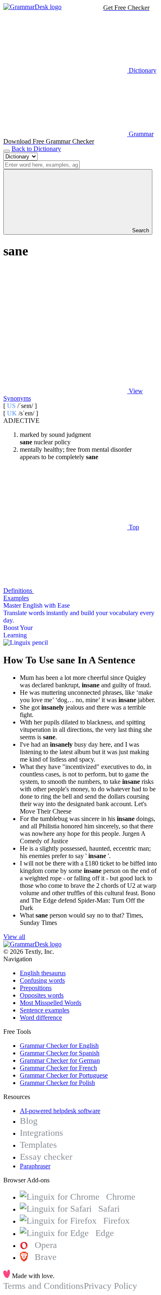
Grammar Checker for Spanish (59, 1053)
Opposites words (42, 995)
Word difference (41, 1017)
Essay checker (46, 1156)
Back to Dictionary (36, 148)
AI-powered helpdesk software (60, 1110)
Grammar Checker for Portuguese (64, 1075)
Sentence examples (44, 1010)
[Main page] (32, 6)
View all (14, 936)
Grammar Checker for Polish (57, 1082)
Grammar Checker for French (58, 1067)
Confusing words (42, 980)
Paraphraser (35, 1166)
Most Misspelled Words (50, 1002)
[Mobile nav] (6, 151)
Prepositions (36, 987)
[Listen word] (65, 327)
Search (139, 230)
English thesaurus (43, 973)
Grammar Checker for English (59, 1045)
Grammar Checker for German (60, 1060)
